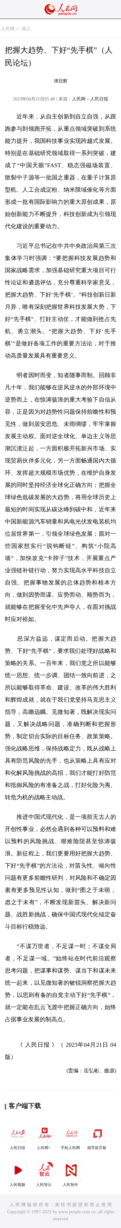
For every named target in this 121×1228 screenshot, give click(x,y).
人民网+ (44, 1148)
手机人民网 (70, 1148)
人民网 (8, 28)
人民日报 (17, 1148)
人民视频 (17, 1184)
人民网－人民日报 (90, 99)
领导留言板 (96, 1148)
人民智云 (44, 1184)
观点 (26, 28)
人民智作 (70, 1184)
